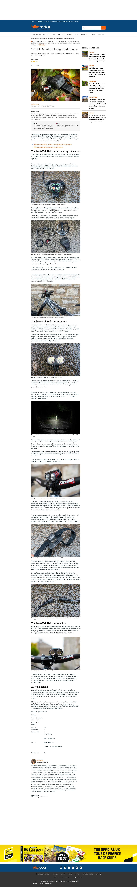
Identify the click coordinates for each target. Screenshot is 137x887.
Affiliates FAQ (42, 45)
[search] (103, 28)
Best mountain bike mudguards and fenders (49, 147)
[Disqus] (57, 823)
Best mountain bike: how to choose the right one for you (53, 144)
